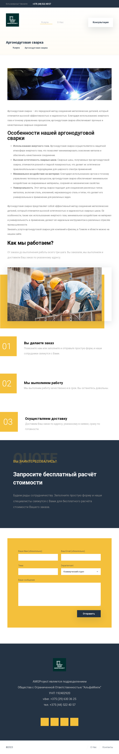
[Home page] (7, 48)
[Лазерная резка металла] (12, 20)
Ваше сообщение (26, 580)
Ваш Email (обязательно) (73, 551)
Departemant (67, 565)
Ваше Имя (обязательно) (30, 551)
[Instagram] (103, 4)
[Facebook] (91, 4)
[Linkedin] (110, 4)
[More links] (71, 22)
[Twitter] (97, 4)
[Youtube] (74, 722)
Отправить (89, 613)
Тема (20, 565)
